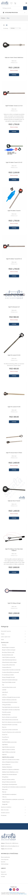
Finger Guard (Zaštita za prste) (8, 682)
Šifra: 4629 (14, 310)
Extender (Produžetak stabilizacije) (9, 679)
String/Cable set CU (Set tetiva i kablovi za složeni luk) (14, 787)
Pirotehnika (3, 815)
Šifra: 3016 (14, 358)
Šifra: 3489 (14, 262)
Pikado (2, 634)
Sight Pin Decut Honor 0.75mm (14, 452)
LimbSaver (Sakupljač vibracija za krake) (11, 697)
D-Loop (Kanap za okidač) (8, 674)
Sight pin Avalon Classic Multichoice (14, 57)
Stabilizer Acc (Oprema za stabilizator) (10, 769)
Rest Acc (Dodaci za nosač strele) (9, 717)
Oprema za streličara (6, 807)
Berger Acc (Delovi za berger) (8, 649)
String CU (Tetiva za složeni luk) (9, 782)
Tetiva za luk (4, 789)
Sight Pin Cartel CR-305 (14, 406)
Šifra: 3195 (14, 553)
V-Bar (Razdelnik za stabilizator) (9, 794)
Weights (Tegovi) (5, 801)
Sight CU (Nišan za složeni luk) (8, 752)
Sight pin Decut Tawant (14, 500)
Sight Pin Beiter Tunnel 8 (14, 210)
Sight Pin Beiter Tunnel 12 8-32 (14, 162)
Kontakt (3, 876)
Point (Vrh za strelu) (6, 712)
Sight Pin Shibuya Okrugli (14, 603)
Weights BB (4, 804)
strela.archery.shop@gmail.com (11, 846)
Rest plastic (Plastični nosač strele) (9, 724)
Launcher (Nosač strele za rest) (9, 687)
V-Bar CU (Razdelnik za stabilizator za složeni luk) (13, 799)
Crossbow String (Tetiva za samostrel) (10, 672)
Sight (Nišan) (5, 744)
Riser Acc (4, 727)
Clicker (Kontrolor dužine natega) (9, 662)
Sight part (4, 754)
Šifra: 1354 (14, 606)
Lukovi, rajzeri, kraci (5, 636)
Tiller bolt (4, 791)
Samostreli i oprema (6, 631)
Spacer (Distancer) (6, 764)
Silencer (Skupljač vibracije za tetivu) (10, 762)
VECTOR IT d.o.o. (23, 894)
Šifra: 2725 (14, 165)
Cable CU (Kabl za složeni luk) (8, 657)
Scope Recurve (5, 737)
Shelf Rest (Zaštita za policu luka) (9, 742)
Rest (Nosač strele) (6, 714)
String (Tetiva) (5, 777)
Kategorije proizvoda (11, 12)
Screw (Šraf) (5, 739)
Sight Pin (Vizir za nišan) (8, 757)
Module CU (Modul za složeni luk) (9, 699)
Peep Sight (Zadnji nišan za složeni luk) (10, 707)
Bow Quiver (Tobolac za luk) (8, 652)
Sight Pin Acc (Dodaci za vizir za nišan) (10, 759)
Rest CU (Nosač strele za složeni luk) (10, 719)
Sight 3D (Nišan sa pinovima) (8, 747)
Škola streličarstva (5, 857)
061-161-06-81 (8, 848)
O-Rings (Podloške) (6, 704)
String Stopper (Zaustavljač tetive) (9, 784)
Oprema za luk (4, 642)
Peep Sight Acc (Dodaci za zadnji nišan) (11, 709)
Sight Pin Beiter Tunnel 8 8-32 (14, 258)
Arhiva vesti (4, 874)
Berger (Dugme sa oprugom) (8, 647)
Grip (3, 684)
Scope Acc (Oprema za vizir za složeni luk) (11, 732)
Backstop (4, 644)
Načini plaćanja (4, 864)
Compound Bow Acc (6, 667)
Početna (3, 18)
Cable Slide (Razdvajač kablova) (9, 659)
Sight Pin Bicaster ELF (14, 307)
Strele (2, 639)
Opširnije (14, 74)
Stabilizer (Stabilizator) (7, 767)
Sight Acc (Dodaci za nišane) (8, 749)
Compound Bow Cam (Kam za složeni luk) (11, 669)
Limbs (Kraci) (5, 692)
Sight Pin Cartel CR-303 (14, 355)
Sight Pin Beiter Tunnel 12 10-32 (14, 105)
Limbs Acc (4, 694)
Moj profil (3, 872)
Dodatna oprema (5, 812)
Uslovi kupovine (4, 859)
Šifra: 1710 (14, 504)
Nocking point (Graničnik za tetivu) (9, 702)
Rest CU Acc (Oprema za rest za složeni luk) (11, 722)
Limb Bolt (4, 689)
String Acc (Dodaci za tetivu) (8, 779)
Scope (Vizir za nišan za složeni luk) (10, 729)
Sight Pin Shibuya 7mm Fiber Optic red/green (14, 549)
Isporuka (3, 861)
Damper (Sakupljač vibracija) (8, 677)
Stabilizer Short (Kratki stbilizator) (9, 774)
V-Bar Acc (4, 796)
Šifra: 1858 (14, 410)
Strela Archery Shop (14, 892)
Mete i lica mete (4, 809)
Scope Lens (4, 734)
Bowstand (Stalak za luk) (7, 654)
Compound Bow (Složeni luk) (8, 664)
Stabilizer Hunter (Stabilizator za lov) (10, 772)
